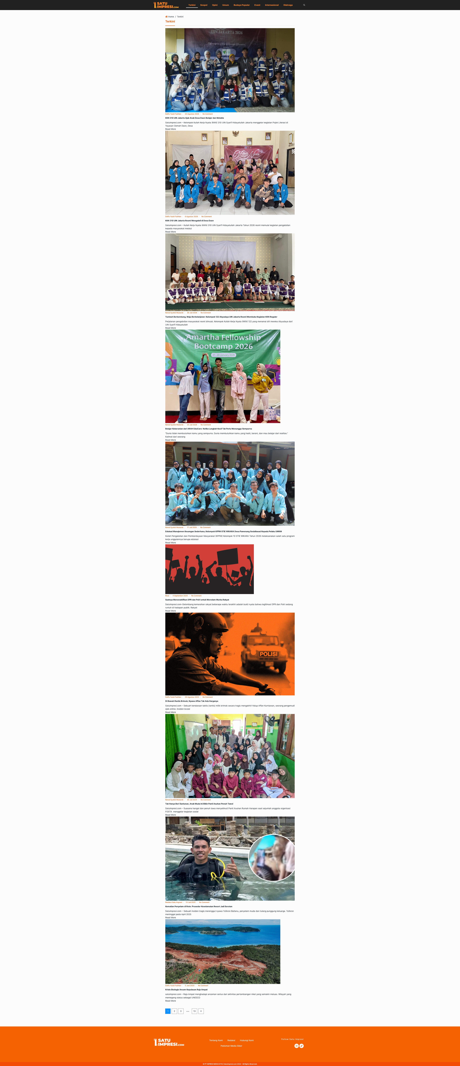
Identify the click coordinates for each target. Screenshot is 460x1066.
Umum (225, 5)
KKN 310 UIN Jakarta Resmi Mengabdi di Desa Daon (189, 220)
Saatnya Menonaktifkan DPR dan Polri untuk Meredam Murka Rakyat (197, 599)
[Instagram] (296, 1046)
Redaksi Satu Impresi (173, 902)
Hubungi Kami (247, 1040)
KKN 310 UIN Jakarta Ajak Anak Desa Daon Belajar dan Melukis (194, 118)
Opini (215, 5)
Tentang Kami (216, 1040)
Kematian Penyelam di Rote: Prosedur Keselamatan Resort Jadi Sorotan (198, 906)
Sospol (203, 5)
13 (194, 1011)
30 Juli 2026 (192, 313)
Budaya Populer (242, 5)
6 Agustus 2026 (191, 216)
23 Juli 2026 (192, 425)
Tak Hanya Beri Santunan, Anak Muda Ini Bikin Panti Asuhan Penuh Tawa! (199, 804)
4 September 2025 (180, 596)
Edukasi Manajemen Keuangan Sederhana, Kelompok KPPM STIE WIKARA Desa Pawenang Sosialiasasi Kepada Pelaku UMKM (223, 531)
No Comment (208, 114)
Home (171, 16)
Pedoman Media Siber (231, 1046)
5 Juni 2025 (189, 986)
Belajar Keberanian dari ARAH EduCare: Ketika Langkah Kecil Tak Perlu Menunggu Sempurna (208, 429)
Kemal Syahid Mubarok (174, 313)
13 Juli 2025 (191, 902)
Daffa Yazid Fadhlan (173, 114)
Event (257, 5)
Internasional (272, 5)
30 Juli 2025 (192, 800)
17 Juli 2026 (192, 527)
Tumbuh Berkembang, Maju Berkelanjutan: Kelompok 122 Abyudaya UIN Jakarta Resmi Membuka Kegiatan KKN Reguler (221, 317)
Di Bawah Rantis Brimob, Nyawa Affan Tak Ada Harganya (191, 701)
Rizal (167, 596)
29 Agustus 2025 (192, 697)
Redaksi (231, 1040)
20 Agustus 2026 (192, 114)
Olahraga (288, 5)
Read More (170, 129)
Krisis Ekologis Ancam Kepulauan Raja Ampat (186, 989)
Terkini (192, 5)
